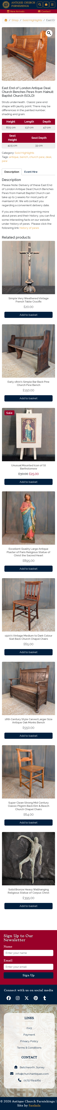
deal (48, 156)
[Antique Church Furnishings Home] (6, 4)
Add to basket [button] (28, 314)
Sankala (34, 1105)
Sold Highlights (32, 20)
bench (24, 156)
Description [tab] (11, 171)
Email (9, 960)
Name (9, 946)
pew (4, 160)
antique (14, 156)
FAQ (29, 1028)
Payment (29, 1034)
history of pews (29, 227)
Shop (15, 20)
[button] (49, 33)
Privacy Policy (29, 1041)
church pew (36, 156)
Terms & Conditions (29, 1047)
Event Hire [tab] (30, 171)
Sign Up (29, 975)
